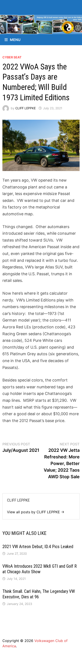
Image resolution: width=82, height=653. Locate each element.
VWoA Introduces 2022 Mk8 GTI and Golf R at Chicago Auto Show (39, 569)
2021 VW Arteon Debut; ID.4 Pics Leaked (37, 546)
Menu (15, 39)
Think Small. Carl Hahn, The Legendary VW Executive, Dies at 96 (38, 594)
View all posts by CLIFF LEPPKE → (35, 512)
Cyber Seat (11, 57)
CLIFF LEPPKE (25, 108)
